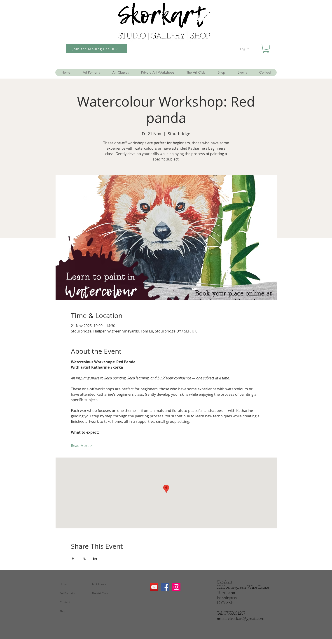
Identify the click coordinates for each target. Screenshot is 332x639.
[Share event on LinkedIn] (95, 558)
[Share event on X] (84, 558)
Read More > (81, 445)
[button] (266, 48)
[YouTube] (154, 587)
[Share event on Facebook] (73, 558)
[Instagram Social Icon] (176, 587)
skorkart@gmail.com (246, 618)
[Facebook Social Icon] (165, 587)
